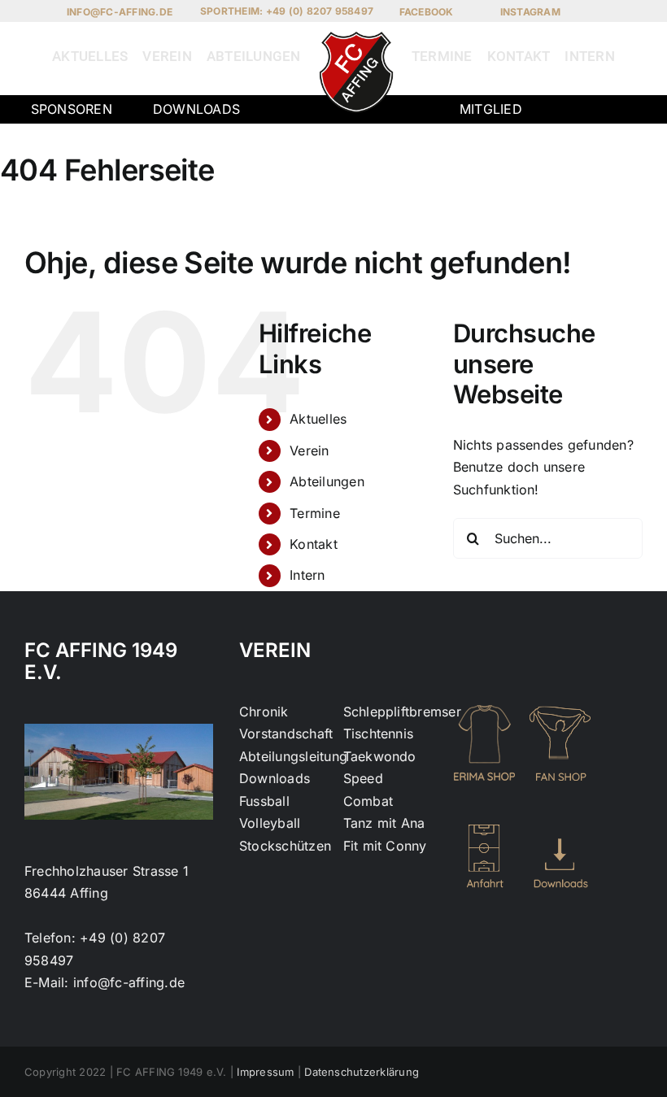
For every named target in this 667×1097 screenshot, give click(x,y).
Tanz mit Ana (384, 823)
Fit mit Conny (385, 846)
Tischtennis (378, 733)
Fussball (264, 801)
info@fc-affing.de (119, 12)
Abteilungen (327, 481)
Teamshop (575, 132)
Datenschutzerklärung (361, 1071)
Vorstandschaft (286, 733)
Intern (307, 575)
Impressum (265, 1071)
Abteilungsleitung (293, 756)
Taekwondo (379, 756)
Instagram (530, 12)
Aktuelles (318, 419)
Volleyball (269, 823)
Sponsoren (71, 109)
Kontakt (314, 544)
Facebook (426, 12)
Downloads (196, 109)
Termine (315, 513)
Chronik (264, 711)
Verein (309, 450)
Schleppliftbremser (402, 711)
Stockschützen (285, 846)
